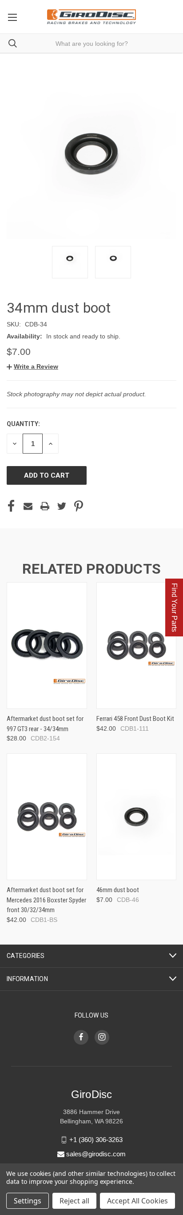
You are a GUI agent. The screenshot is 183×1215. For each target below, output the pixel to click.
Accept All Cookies (137, 1201)
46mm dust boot (117, 890)
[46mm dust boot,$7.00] (136, 816)
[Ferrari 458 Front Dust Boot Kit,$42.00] (136, 645)
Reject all (74, 1201)
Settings (27, 1201)
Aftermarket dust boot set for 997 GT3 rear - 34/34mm (45, 724)
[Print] (44, 506)
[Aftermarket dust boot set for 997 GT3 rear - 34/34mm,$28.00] (46, 645)
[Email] (28, 506)
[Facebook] (11, 506)
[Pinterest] (78, 506)
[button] (32, 366)
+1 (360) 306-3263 (96, 1139)
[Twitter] (61, 506)
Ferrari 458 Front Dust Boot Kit (135, 719)
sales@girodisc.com (96, 1154)
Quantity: (23, 423)
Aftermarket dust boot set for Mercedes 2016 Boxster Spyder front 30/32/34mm (46, 900)
